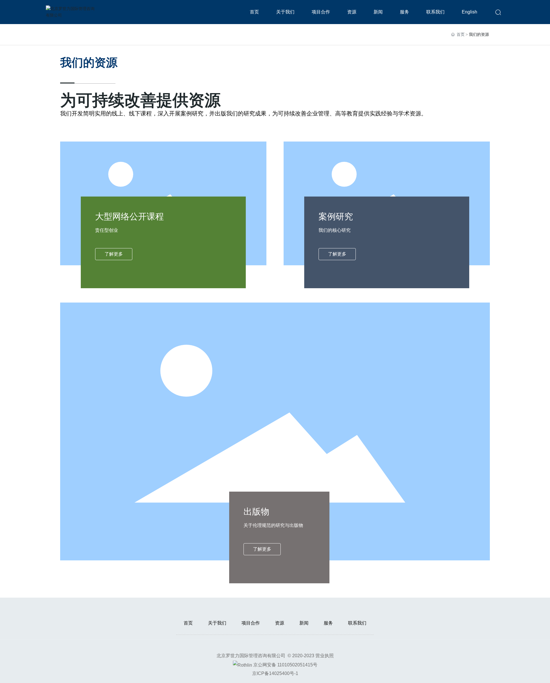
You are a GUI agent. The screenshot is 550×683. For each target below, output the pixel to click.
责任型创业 (106, 230)
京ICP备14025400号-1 (275, 673)
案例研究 (336, 216)
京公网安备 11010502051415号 (285, 664)
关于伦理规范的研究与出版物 (273, 525)
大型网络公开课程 (129, 216)
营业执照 (324, 655)
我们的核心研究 (335, 230)
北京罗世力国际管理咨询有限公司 (251, 655)
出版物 (256, 511)
